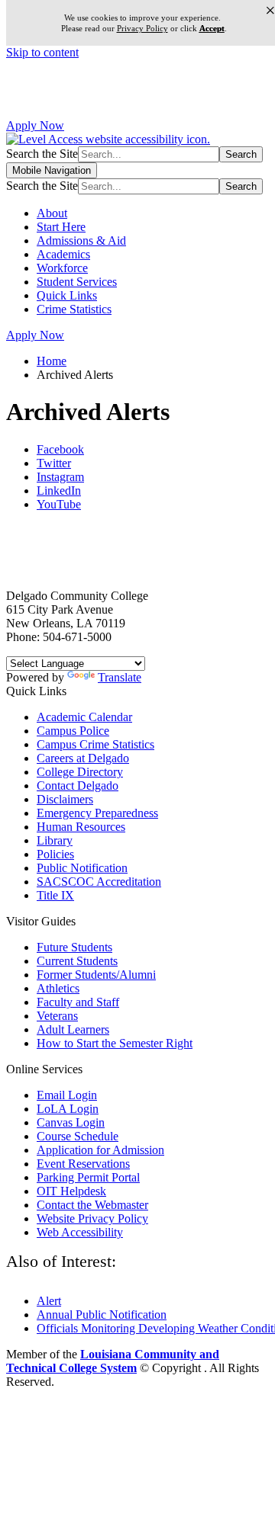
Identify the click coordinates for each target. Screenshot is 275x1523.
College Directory (80, 771)
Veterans (57, 1015)
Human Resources (81, 826)
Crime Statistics (74, 309)
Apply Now (35, 125)
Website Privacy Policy (92, 1218)
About (52, 213)
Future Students (74, 947)
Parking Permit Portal (88, 1177)
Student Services (77, 281)
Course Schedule (77, 1136)
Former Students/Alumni (96, 974)
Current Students (77, 960)
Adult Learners (73, 1029)
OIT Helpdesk (71, 1191)
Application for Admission (100, 1149)
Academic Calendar (84, 716)
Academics (63, 254)
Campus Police (73, 730)
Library (55, 840)
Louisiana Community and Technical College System (112, 1361)
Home (51, 360)
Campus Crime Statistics (95, 744)
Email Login (67, 1095)
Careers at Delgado (83, 758)
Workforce (62, 267)
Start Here (61, 226)
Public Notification (82, 867)
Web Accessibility (80, 1232)
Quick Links (67, 295)
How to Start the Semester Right (114, 1043)
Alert (49, 1300)
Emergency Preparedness (97, 812)
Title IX (55, 895)
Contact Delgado (77, 785)
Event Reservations (83, 1163)
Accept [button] (212, 28)
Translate (119, 677)
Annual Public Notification (102, 1314)
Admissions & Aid (81, 240)
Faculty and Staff (78, 1002)
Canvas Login (71, 1122)
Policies (55, 854)
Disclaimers (65, 799)
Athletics (58, 988)
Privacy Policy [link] (142, 28)
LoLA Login (68, 1108)
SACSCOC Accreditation (99, 881)
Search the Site (42, 153)
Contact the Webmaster (92, 1204)
